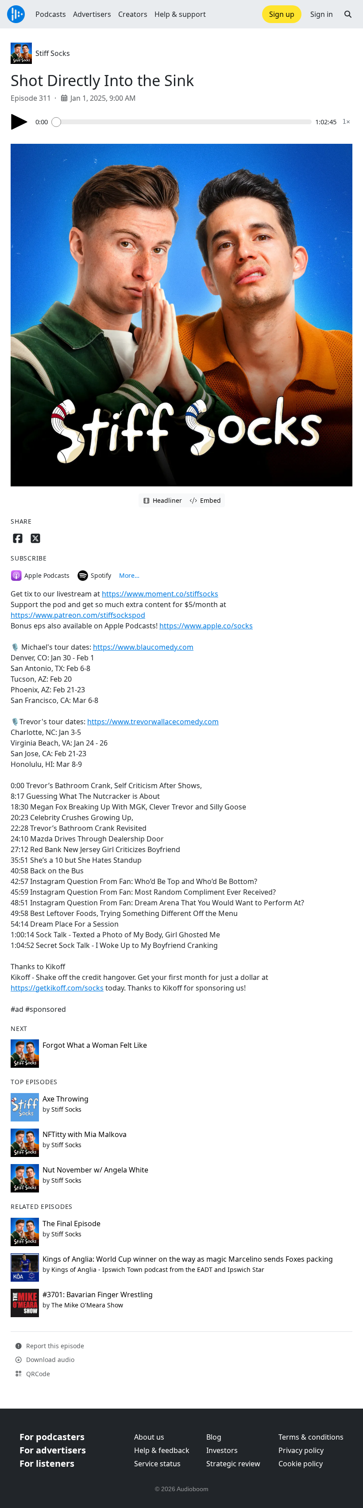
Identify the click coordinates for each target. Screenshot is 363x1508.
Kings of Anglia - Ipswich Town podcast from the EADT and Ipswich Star (157, 1269)
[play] (19, 122)
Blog (213, 1437)
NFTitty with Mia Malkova (84, 1134)
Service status (157, 1464)
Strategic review (233, 1464)
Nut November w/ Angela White (95, 1170)
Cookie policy (300, 1464)
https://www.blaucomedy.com (143, 647)
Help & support (180, 14)
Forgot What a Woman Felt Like (94, 1045)
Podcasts (50, 14)
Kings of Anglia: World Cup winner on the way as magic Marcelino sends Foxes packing (187, 1259)
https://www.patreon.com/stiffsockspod (78, 615)
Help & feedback (161, 1450)
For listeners (46, 1463)
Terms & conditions (311, 1437)
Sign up (281, 14)
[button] (348, 14)
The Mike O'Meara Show (87, 1305)
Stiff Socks (52, 53)
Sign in (321, 14)
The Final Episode (71, 1223)
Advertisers (92, 14)
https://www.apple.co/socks (206, 626)
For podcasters (52, 1437)
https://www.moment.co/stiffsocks (160, 594)
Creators (132, 14)
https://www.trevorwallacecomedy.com (153, 721)
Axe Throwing (65, 1099)
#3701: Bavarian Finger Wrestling (97, 1294)
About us (149, 1437)
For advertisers (52, 1450)
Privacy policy (301, 1450)
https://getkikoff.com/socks (57, 988)
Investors (222, 1450)
